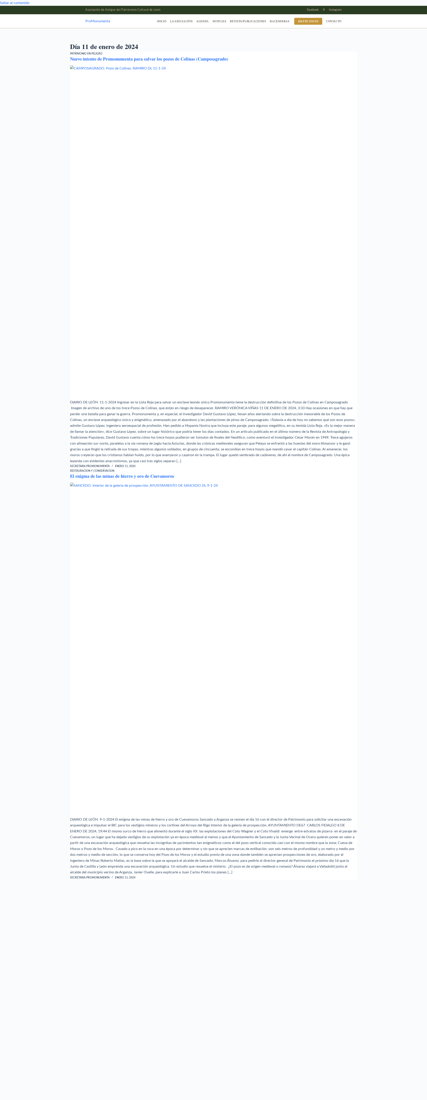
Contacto (334, 21)
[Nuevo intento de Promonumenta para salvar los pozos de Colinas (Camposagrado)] (213, 232)
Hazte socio (308, 21)
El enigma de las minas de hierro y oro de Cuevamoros (122, 476)
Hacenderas (279, 21)
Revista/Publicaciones (248, 21)
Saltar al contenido (14, 3)
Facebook (313, 9)
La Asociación (181, 21)
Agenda (202, 21)
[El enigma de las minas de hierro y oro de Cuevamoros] (213, 650)
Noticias (219, 21)
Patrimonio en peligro (86, 53)
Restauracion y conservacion (92, 471)
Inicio (162, 21)
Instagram (335, 9)
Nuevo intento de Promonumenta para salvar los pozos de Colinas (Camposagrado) (149, 59)
